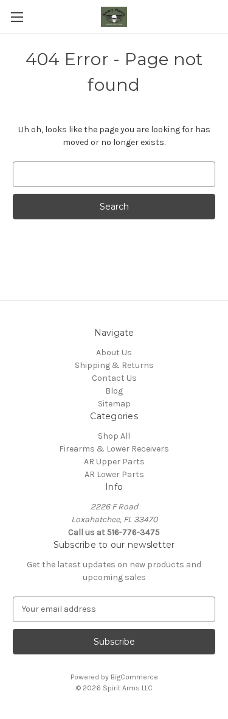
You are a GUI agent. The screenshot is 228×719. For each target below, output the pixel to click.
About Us (114, 352)
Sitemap (114, 403)
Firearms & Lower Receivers (114, 449)
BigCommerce (134, 677)
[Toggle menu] (16, 17)
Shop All (114, 436)
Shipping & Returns (114, 365)
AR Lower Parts (114, 474)
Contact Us (114, 378)
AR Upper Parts (114, 461)
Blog (114, 391)
